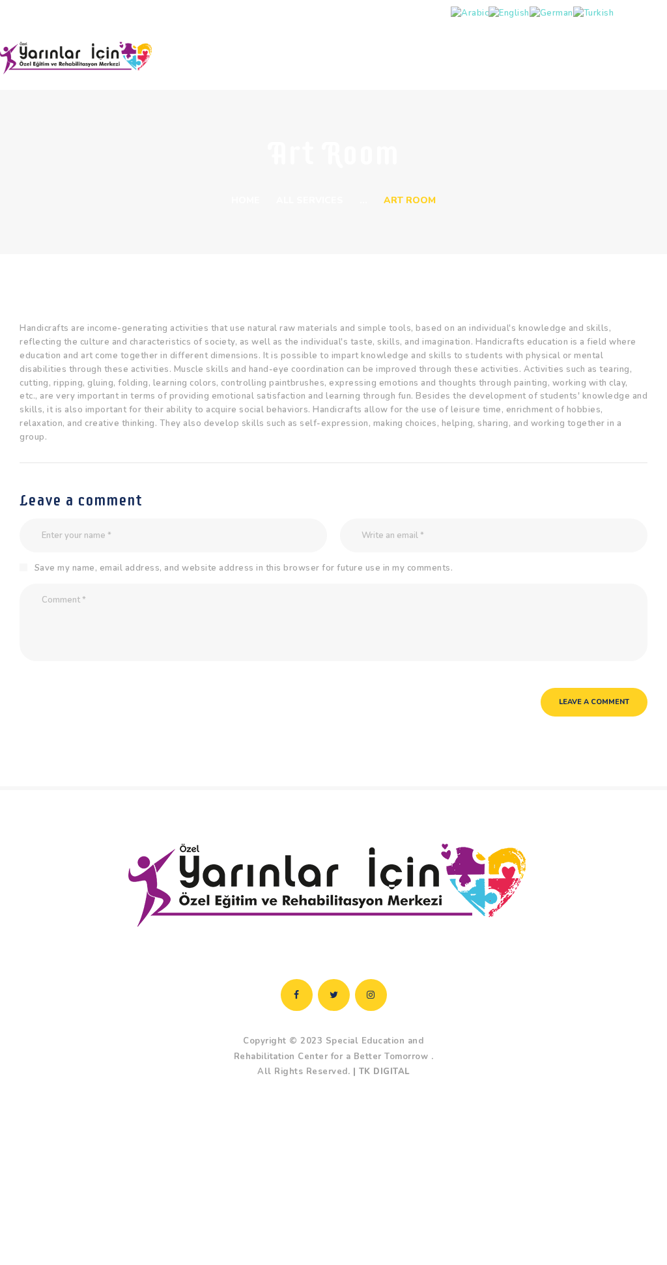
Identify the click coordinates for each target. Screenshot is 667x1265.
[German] (551, 13)
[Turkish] (593, 13)
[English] (509, 13)
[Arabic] (470, 13)
